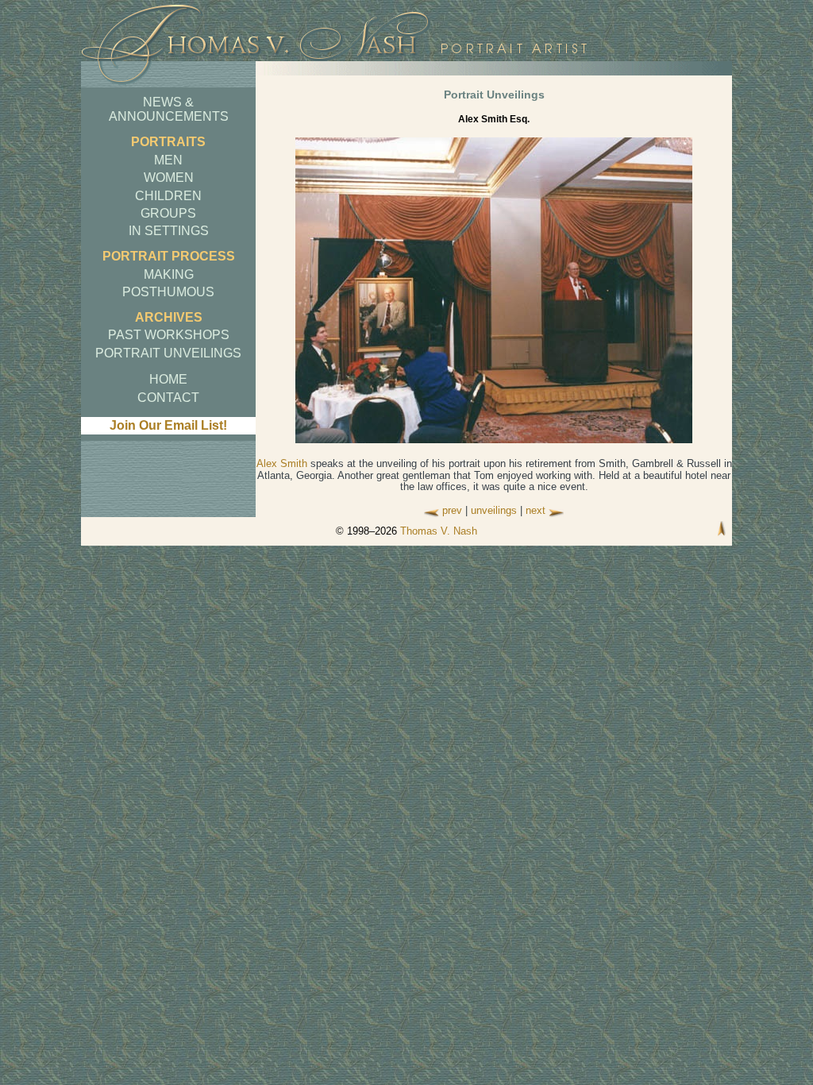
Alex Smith (281, 463)
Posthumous (168, 292)
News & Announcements (169, 109)
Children (168, 196)
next (535, 510)
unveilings (494, 510)
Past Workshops (168, 335)
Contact (168, 397)
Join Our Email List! (168, 425)
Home (168, 379)
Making (169, 274)
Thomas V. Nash (438, 531)
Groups (168, 213)
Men (168, 160)
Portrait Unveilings (168, 353)
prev (452, 510)
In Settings (169, 230)
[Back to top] (722, 530)
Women (169, 177)
